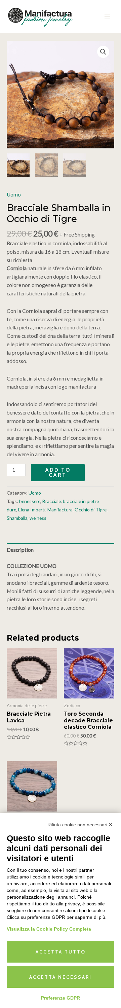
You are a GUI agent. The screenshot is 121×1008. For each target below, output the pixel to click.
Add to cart (58, 472)
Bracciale (51, 501)
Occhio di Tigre (91, 509)
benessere (29, 501)
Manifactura (60, 509)
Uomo (14, 194)
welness (38, 518)
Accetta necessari (60, 977)
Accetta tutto (61, 952)
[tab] (60, 549)
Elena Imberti (31, 509)
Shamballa (17, 518)
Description (20, 550)
